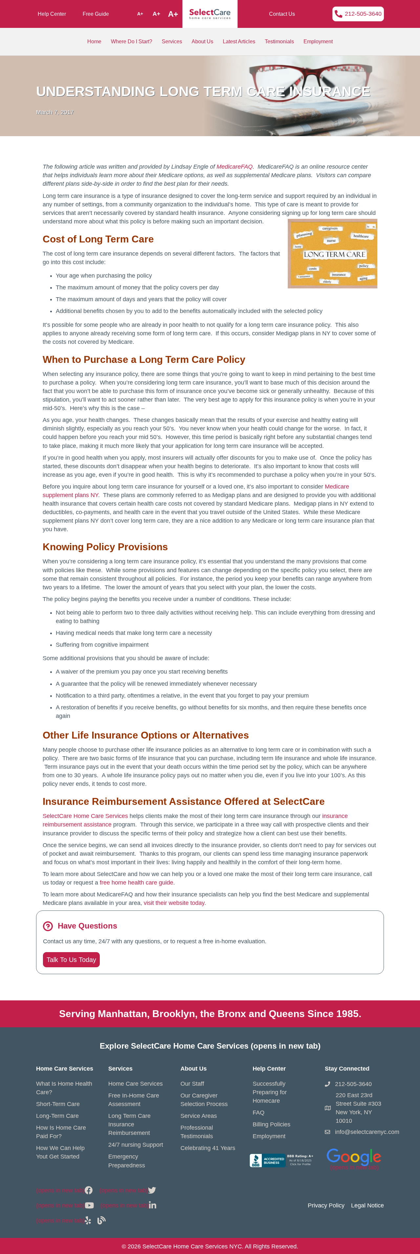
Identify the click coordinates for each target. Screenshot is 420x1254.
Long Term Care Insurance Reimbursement (129, 1124)
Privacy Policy (326, 1205)
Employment (318, 41)
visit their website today (174, 903)
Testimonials (279, 41)
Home (94, 41)
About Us (202, 41)
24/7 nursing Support (135, 1144)
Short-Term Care (58, 1104)
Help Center (52, 14)
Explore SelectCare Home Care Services (210, 1045)
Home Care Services (135, 1083)
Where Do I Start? (131, 41)
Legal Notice (367, 1205)
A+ (140, 13)
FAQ (258, 1112)
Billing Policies (271, 1124)
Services (172, 41)
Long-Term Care (57, 1116)
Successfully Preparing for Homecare (270, 1092)
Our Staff (192, 1083)
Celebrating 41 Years (207, 1148)
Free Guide (96, 14)
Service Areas (198, 1116)
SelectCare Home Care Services (85, 816)
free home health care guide (136, 882)
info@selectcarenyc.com (367, 1132)
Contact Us (282, 14)
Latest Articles (239, 41)
